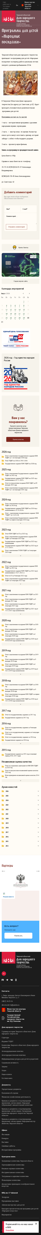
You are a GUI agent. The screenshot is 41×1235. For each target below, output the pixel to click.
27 (15, 318)
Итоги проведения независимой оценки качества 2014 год (22, 776)
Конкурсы (5, 1138)
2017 (7, 832)
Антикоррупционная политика (12, 1051)
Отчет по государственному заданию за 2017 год (20, 715)
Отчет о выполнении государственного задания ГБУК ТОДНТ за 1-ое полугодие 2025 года (21, 489)
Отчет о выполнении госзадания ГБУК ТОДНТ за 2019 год (21, 655)
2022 (7, 809)
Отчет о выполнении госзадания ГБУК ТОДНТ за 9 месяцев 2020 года (20, 630)
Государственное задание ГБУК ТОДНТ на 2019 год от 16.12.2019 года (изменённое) (21, 670)
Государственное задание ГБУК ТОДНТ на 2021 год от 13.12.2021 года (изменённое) (21, 609)
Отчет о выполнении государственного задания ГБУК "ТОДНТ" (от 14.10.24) (22, 514)
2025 (7, 796)
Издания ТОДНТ (7, 1041)
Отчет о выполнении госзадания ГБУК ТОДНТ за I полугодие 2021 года (20, 605)
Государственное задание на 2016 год (17, 740)
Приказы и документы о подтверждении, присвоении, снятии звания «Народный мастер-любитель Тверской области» (19, 1121)
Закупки (4, 1067)
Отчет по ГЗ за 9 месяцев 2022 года (16, 576)
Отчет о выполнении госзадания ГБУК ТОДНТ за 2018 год (21, 685)
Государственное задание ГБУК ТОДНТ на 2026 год (20, 464)
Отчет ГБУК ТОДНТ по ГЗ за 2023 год (16, 534)
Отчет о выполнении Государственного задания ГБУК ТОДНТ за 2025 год (21, 474)
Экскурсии (5, 1197)
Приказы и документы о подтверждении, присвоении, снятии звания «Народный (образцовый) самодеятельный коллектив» (17, 1103)
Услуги (4, 1070)
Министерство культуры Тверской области (16, 1010)
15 (24, 310)
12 (11, 310)
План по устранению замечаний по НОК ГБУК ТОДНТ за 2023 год (21, 766)
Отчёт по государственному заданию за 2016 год (20, 737)
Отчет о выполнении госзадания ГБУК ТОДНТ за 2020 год (21, 625)
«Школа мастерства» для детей (13, 1205)
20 (15, 314)
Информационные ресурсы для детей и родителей (20, 1059)
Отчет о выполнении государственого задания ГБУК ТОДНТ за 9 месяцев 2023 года (21, 537)
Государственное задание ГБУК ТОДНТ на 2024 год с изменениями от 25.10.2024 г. (21, 509)
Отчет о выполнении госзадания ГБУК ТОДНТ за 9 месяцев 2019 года (20, 660)
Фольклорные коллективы (11, 1180)
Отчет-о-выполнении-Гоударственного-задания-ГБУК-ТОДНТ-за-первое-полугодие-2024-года (21, 519)
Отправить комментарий (16, 227)
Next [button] (37, 871)
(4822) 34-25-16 (7, 1001)
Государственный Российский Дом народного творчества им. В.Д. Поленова (15, 1018)
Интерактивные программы (11, 1150)
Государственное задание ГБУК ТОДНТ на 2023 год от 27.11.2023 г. (21, 546)
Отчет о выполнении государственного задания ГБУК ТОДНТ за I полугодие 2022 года (21, 579)
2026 (7, 791)
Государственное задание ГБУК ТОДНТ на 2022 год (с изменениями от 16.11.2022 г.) (21, 572)
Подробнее (10, 1230)
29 (24, 318)
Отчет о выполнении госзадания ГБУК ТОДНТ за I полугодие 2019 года (20, 665)
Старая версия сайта (20, 281)
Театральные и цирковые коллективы (15, 1176)
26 (11, 318)
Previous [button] (3, 871)
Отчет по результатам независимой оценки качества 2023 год (21, 771)
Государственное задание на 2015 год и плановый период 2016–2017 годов (20, 755)
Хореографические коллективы (13, 1165)
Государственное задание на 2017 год (17, 718)
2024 (7, 800)
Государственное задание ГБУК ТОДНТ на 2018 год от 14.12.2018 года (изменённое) (21, 700)
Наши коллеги (7, 1074)
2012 (7, 846)
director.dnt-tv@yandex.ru (10, 1005)
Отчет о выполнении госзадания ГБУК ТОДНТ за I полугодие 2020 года (20, 635)
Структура (5, 1037)
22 (24, 314)
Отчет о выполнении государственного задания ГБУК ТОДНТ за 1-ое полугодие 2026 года (21, 457)
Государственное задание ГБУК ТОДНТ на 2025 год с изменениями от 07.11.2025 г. (21, 479)
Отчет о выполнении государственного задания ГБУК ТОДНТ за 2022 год (21, 567)
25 (6, 318)
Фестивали (5, 1134)
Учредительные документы (11, 1089)
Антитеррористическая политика (14, 1055)
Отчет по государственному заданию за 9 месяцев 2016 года (20, 728)
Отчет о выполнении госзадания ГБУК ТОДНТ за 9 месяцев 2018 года (20, 690)
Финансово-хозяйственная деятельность (16, 1097)
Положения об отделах (10, 1093)
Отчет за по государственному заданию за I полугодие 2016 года (22, 733)
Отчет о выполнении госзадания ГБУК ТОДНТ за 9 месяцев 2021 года (20, 600)
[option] (20, 881)
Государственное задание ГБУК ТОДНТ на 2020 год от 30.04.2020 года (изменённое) (21, 640)
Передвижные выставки (10, 1201)
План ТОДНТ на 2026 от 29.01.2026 (16, 461)
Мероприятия (7, 1215)
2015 (7, 841)
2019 (7, 823)
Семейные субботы (8, 1146)
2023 (7, 805)
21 (19, 314)
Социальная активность (10, 1063)
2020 (7, 818)
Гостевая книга (7, 1078)
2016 (7, 837)
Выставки (5, 1142)
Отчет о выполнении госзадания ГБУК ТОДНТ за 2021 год (21, 595)
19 (11, 314)
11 (6, 310)
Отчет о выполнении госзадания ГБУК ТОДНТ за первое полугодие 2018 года (22, 695)
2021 (7, 814)
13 (15, 310)
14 (19, 310)
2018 (7, 828)
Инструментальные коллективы (13, 1172)
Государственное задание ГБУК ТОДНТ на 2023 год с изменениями (21, 542)
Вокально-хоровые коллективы (13, 1168)
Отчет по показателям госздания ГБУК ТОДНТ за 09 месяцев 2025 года (21, 484)
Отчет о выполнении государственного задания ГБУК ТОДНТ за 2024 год (21, 504)
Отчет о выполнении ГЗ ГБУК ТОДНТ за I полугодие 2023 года (20, 551)
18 (6, 314)
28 (19, 318)
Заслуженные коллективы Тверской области (17, 1161)
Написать (18, 936)
